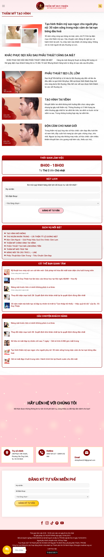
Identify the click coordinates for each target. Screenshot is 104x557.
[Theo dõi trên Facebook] (42, 523)
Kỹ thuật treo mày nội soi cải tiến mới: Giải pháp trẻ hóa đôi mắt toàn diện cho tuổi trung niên (52, 270)
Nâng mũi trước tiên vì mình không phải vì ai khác (33, 287)
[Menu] (3, 6)
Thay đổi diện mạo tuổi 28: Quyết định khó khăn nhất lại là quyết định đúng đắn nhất (48, 295)
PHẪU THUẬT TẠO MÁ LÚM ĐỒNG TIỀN (24, 246)
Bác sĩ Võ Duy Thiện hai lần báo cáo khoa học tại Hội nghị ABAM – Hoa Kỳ (44, 279)
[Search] (100, 6)
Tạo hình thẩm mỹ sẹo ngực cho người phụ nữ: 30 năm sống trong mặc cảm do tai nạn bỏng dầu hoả (71, 27)
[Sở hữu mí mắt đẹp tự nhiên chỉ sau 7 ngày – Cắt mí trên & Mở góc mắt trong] (7, 343)
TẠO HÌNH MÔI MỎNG (16, 233)
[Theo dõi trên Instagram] (47, 523)
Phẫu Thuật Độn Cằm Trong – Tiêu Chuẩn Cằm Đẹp (29, 255)
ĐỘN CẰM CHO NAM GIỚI (61, 125)
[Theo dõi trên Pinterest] (57, 523)
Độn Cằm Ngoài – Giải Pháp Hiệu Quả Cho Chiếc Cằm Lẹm (32, 240)
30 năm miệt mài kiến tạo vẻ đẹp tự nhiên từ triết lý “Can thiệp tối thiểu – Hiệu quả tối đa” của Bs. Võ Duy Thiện (55, 305)
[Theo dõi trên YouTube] (62, 523)
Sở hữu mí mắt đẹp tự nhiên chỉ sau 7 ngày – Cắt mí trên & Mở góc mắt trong (45, 341)
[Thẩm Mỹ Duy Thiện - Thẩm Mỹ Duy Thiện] (52, 6)
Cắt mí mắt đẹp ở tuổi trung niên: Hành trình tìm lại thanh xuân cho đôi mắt (44, 359)
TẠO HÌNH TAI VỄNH (58, 99)
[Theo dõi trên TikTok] (52, 523)
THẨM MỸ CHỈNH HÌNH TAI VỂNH (21, 243)
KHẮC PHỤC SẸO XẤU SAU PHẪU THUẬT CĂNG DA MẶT (40, 55)
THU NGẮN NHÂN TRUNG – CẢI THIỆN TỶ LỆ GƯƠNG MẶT (32, 236)
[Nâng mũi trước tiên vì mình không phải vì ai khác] (7, 325)
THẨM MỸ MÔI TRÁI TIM (17, 249)
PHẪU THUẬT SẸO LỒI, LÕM (62, 73)
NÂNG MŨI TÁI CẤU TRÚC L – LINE (22, 252)
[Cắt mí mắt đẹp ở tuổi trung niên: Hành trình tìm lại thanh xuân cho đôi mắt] (7, 361)
